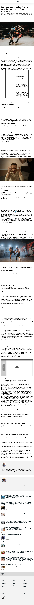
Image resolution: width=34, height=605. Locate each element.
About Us (2, 602)
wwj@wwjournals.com (3, 599)
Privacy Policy (2, 600)
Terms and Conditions (3, 601)
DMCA (1, 603)
